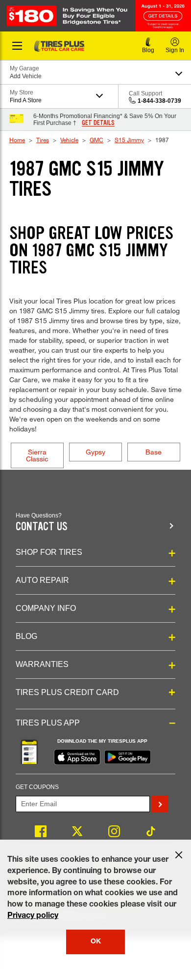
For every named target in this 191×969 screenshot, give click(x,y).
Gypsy (95, 452)
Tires (42, 140)
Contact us (42, 526)
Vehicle (69, 140)
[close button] (179, 855)
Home (17, 140)
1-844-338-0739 (159, 100)
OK (96, 942)
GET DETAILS (98, 123)
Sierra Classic (37, 455)
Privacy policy (32, 916)
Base (153, 452)
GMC (96, 140)
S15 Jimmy (129, 140)
